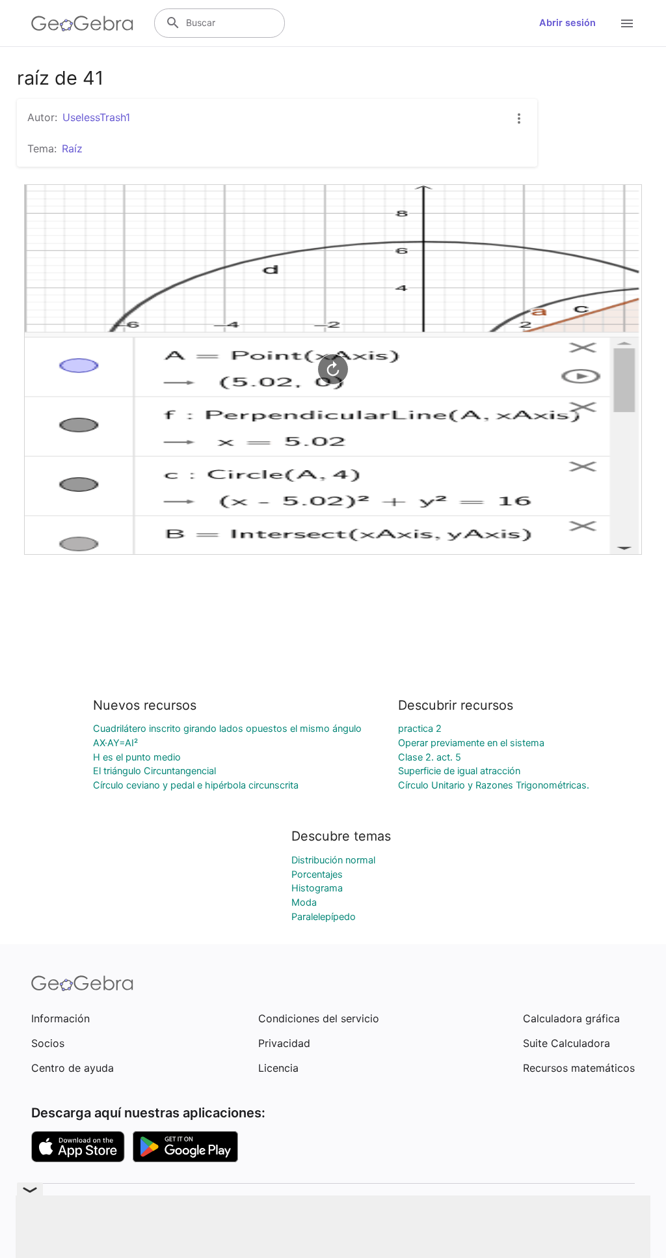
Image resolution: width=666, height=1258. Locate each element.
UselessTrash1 (96, 117)
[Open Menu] (627, 23)
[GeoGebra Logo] (82, 23)
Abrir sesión (567, 23)
